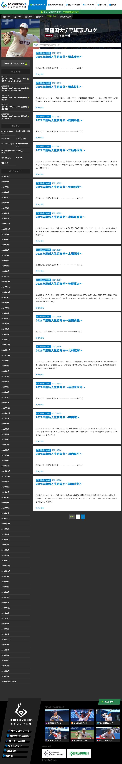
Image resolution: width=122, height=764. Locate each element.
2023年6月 (5, 376)
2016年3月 (5, 671)
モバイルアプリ (89, 5)
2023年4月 (5, 387)
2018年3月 (5, 592)
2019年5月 (5, 545)
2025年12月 (5, 218)
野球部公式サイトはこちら (14, 63)
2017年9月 (5, 613)
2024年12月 (5, 282)
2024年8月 (5, 303)
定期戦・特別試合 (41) (22, 145)
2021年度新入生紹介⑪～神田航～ (58, 417)
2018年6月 (5, 587)
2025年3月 (5, 266)
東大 (28, 17)
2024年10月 (5, 292)
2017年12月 (5, 608)
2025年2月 (5, 271)
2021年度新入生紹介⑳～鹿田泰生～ (59, 120)
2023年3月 (5, 392)
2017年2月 (5, 634)
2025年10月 (5, 229)
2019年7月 (5, 534)
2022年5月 (5, 445)
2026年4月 (5, 197)
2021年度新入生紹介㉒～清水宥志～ (59, 57)
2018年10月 (5, 571)
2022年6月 (5, 439)
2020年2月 (5, 513)
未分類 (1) (19, 151)
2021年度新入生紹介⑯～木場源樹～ (59, 253)
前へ (72, 516)
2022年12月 (5, 408)
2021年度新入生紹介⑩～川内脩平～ (59, 454)
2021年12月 (5, 471)
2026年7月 (5, 182)
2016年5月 (5, 661)
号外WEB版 (101, 5)
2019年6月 (5, 539)
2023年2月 (5, 397)
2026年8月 (5, 176)
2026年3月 (5, 203)
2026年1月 (5, 213)
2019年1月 (5, 561)
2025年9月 (5, 234)
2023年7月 (5, 371)
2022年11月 (5, 413)
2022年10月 (5, 418)
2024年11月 (5, 287)
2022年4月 (5, 450)
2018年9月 (5, 576)
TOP (36, 45)
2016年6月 (5, 655)
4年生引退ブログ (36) (7, 132)
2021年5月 (5, 482)
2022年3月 (5, 455)
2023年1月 (5, 403)
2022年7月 (5, 434)
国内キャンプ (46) (7, 144)
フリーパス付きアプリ (52, 12)
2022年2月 (5, 461)
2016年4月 (5, 666)
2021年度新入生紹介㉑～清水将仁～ (59, 87)
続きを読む (40, 74)
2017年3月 (5, 629)
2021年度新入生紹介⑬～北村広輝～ (59, 350)
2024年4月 (5, 324)
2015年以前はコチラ (8, 682)
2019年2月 (5, 555)
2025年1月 (5, 276)
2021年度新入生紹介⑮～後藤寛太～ (59, 283)
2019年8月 (5, 529)
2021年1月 (5, 492)
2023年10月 (5, 355)
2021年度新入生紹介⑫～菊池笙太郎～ (60, 387)
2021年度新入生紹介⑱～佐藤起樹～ (59, 187)
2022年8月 (5, 429)
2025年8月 (5, 240)
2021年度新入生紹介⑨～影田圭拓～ (59, 484)
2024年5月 (5, 318)
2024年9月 (5, 297)
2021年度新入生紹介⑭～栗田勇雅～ (59, 320)
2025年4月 (5, 261)
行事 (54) (19, 158)
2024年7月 (5, 308)
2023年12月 (5, 345)
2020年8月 (5, 503)
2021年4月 (5, 487)
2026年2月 (5, 208)
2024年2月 (5, 334)
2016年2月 (5, 676)
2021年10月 (5, 476)
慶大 (65, 17)
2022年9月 (5, 424)
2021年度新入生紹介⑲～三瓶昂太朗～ (60, 150)
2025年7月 (5, 245)
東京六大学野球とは (55, 5)
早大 (51, 16)
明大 (6, 17)
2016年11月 (5, 639)
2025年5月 (5, 255)
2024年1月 (5, 339)
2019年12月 (5, 524)
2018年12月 (5, 566)
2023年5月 (5, 382)
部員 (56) (4, 163)
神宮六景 (112, 5)
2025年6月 (5, 250)
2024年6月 (5, 313)
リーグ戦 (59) (21, 138)
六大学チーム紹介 (73, 5)
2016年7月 (5, 650)
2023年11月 (5, 350)
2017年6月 (5, 624)
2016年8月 (5, 645)
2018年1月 (5, 603)
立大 (39, 17)
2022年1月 (5, 466)
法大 (17, 17)
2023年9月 (5, 361)
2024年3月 (5, 329)
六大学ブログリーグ (37, 5)
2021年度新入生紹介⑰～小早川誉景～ (60, 217)
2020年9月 (5, 497)
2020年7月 (5, 508)
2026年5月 (5, 192)
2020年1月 (5, 518)
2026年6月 (5, 187)
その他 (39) (5, 138)
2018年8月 (5, 582)
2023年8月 (5, 366)
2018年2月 (5, 597)
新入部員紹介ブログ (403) (8, 152)
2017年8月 (5, 618)
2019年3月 (5, 550)
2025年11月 (5, 224)
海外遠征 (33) (6, 158)
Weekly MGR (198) (23, 131)
